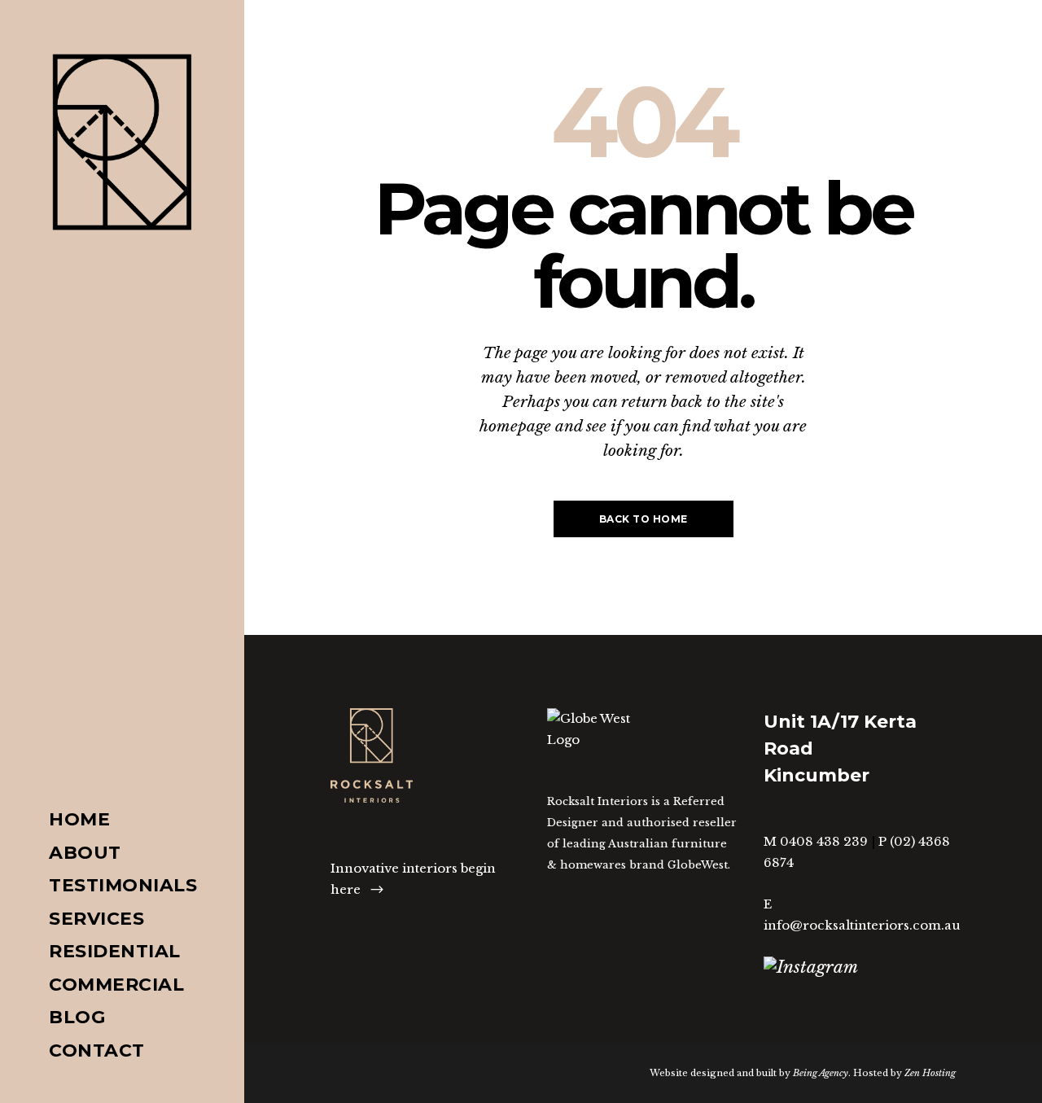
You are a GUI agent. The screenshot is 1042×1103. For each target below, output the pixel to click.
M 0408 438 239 (816, 841)
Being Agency (820, 1073)
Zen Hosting (930, 1073)
